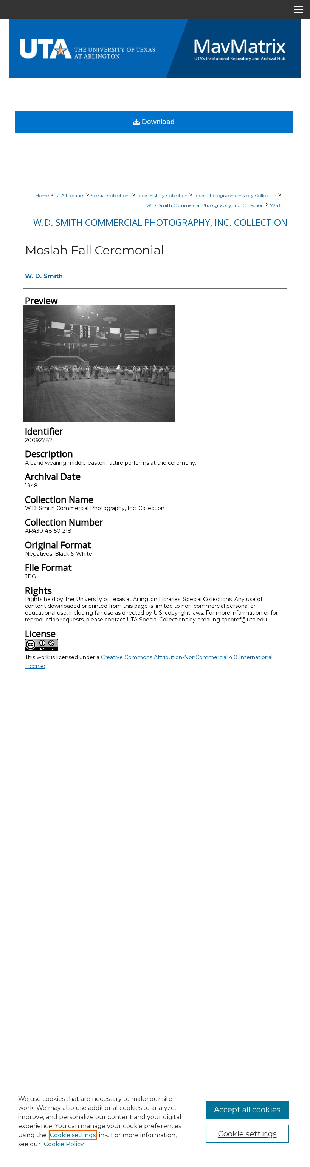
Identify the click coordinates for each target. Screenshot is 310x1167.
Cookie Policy (64, 1144)
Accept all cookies (247, 1109)
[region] (155, 1121)
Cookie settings (73, 1135)
